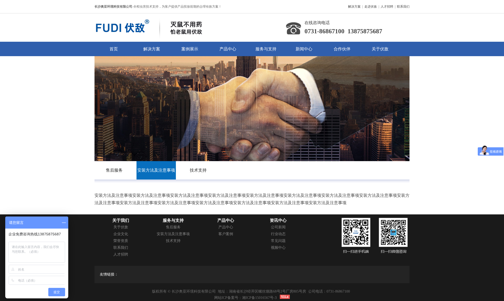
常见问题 (278, 241)
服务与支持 (265, 49)
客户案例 (225, 234)
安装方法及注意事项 (173, 234)
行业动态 (278, 234)
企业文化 (120, 234)
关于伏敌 (380, 49)
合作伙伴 (342, 49)
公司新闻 (278, 227)
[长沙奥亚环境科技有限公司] (161, 17)
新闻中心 (304, 49)
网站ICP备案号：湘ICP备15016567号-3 (245, 298)
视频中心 (278, 248)
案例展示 (189, 49)
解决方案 (354, 6)
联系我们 (403, 6)
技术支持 (173, 241)
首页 (113, 49)
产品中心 (227, 49)
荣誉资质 (120, 241)
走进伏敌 (370, 6)
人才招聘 (387, 6)
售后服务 (173, 227)
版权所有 (159, 291)
